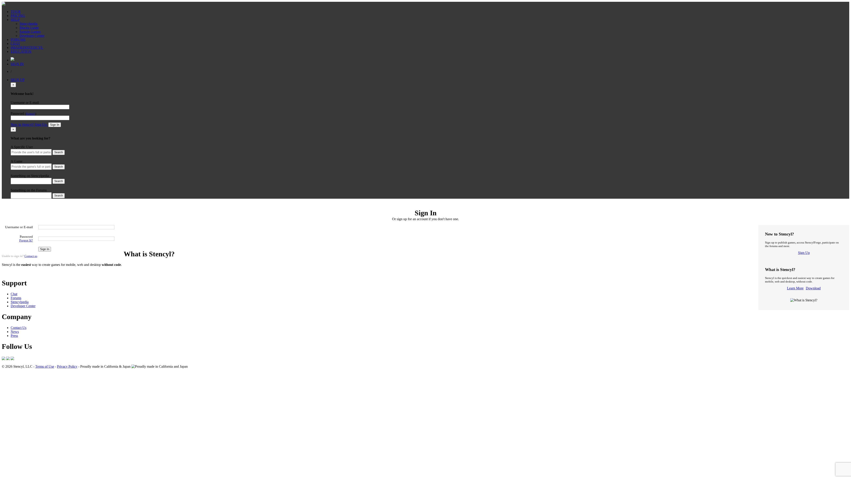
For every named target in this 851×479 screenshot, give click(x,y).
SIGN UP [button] (18, 80)
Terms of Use (44, 366)
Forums (16, 298)
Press (14, 336)
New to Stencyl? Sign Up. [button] (29, 124)
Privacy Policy (67, 366)
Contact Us (18, 328)
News (15, 332)
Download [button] (26, 272)
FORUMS (18, 39)
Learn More (795, 288)
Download (813, 288)
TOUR (16, 12)
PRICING (18, 16)
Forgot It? (26, 240)
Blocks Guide (29, 27)
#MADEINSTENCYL (27, 47)
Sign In (54, 124)
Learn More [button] (10, 272)
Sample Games (30, 31)
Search (58, 152)
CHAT (15, 43)
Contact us (30, 256)
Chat (14, 294)
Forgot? (30, 113)
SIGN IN (17, 64)
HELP (15, 20)
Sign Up (804, 253)
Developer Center (32, 35)
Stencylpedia (28, 24)
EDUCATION (21, 51)
